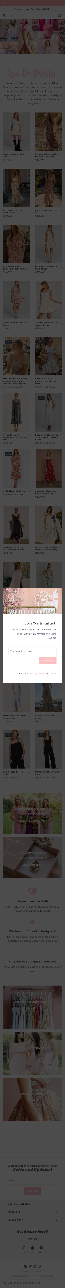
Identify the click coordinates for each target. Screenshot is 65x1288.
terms (53, 673)
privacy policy (36, 673)
